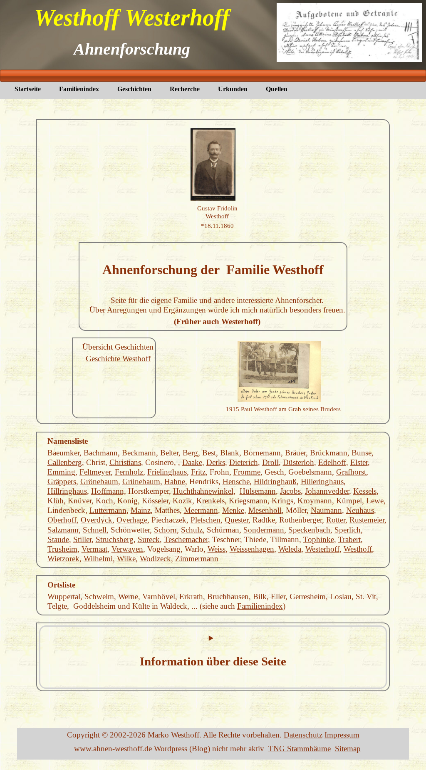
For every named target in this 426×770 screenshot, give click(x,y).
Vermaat (94, 549)
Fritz (198, 472)
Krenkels (210, 500)
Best (209, 452)
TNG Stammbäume (299, 748)
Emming (61, 472)
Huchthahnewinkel (203, 491)
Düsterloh (298, 462)
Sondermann (263, 529)
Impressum (341, 734)
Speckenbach (309, 529)
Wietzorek (63, 558)
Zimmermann (196, 558)
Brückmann (328, 452)
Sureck (149, 539)
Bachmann (101, 452)
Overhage (131, 519)
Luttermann (107, 510)
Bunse (362, 452)
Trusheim (62, 549)
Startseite (28, 88)
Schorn (165, 529)
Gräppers (61, 481)
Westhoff (358, 549)
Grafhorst (351, 472)
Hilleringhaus (322, 481)
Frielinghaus (167, 472)
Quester (236, 519)
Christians (125, 462)
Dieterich (243, 462)
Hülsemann (258, 491)
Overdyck (96, 519)
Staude (58, 539)
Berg (190, 452)
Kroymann (314, 500)
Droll (270, 462)
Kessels (364, 491)
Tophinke (318, 539)
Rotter (335, 519)
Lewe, (376, 500)
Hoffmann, (108, 491)
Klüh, (56, 500)
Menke (233, 510)
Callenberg (64, 462)
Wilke (126, 558)
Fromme (246, 472)
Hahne (174, 481)
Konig (127, 500)
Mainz (141, 510)
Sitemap (348, 748)
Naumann (326, 510)
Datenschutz (303, 734)
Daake (192, 462)
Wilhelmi (98, 558)
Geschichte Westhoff (118, 358)
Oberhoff (62, 519)
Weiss (216, 549)
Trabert (349, 539)
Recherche (185, 88)
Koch (104, 500)
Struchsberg (115, 539)
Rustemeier (366, 519)
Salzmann (63, 529)
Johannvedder (327, 491)
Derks (215, 462)
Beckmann (139, 452)
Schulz (192, 529)
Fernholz (129, 472)
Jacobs (290, 491)
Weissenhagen (252, 549)
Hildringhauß (275, 481)
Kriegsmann (248, 500)
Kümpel (349, 500)
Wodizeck (155, 558)
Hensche (236, 481)
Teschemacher (186, 539)
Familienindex (79, 88)
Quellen (276, 88)
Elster (359, 462)
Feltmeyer (95, 472)
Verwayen (127, 549)
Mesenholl (265, 510)
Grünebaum (141, 481)
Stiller (82, 539)
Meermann (201, 510)
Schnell (94, 529)
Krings (282, 500)
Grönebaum (99, 481)
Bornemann (262, 452)
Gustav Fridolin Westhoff (217, 212)
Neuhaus (360, 510)
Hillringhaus (67, 491)
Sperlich (347, 529)
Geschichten (134, 88)
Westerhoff (322, 549)
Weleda (289, 549)
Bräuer (295, 452)
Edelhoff (332, 462)
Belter (169, 452)
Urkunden (233, 88)
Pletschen (205, 519)
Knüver (80, 500)
